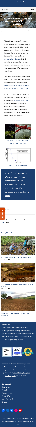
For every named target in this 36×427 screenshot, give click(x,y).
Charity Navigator (24, 373)
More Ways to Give (8, 399)
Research (20, 219)
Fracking (15, 219)
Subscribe (5, 390)
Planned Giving (7, 393)
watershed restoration (9, 337)
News (6, 30)
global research (18, 334)
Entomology (9, 219)
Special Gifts (6, 396)
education (27, 334)
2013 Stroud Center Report (18, 165)
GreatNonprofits (10, 376)
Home (2, 30)
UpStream (25, 219)
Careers (4, 402)
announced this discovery (12, 59)
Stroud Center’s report (21, 100)
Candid (15, 373)
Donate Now (6, 387)
